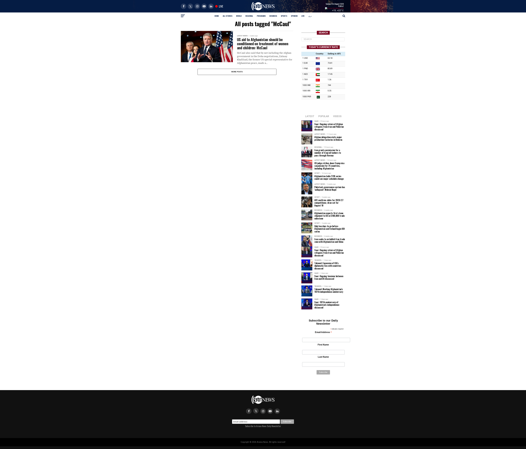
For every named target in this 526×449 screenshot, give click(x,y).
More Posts (237, 72)
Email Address (323, 332)
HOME (217, 15)
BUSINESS (273, 15)
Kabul (341, 6)
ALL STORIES (227, 15)
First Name (323, 345)
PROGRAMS (261, 15)
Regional (249, 15)
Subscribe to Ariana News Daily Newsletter (263, 426)
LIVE (303, 15)
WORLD (239, 15)
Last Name (323, 357)
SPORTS (284, 15)
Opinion (294, 15)
